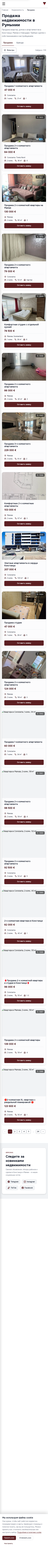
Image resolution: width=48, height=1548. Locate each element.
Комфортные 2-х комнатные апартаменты (19, 504)
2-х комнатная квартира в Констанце (23, 921)
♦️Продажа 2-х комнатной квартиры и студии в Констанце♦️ (23, 981)
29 (38, 1131)
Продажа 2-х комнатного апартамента (17, 147)
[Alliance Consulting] (44, 3)
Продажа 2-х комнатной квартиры (22, 1040)
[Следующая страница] (43, 1131)
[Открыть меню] (4, 4)
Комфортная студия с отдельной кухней (21, 325)
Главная (5, 10)
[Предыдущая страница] (5, 1131)
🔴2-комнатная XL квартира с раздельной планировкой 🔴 (19, 1101)
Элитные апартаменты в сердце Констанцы (21, 564)
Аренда (20, 42)
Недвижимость (18, 10)
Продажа (8, 42)
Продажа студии (13, 622)
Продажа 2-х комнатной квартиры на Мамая (23, 206)
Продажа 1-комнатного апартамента (23, 86)
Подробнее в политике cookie (29, 1532)
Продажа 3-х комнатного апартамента (17, 445)
